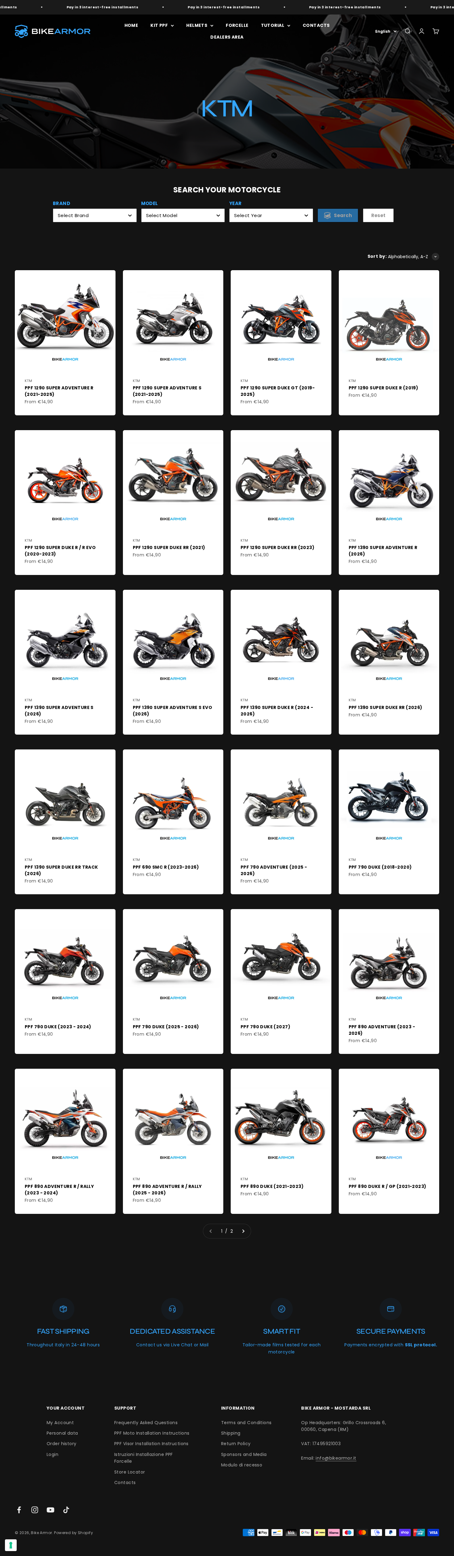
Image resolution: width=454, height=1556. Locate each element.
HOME (131, 25)
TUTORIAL (272, 25)
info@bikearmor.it (336, 1458)
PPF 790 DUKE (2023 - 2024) (58, 1027)
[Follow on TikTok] (66, 1510)
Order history (61, 1444)
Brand (61, 203)
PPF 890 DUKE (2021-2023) (272, 1186)
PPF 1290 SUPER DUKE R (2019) (383, 388)
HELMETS (196, 25)
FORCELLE (237, 25)
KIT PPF (159, 25)
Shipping (230, 1433)
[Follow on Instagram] (35, 1510)
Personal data (62, 1433)
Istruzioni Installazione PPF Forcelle (143, 1457)
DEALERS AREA (226, 37)
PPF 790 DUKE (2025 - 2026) (166, 1027)
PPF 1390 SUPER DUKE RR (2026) (385, 707)
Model (149, 203)
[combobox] (95, 215)
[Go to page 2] (243, 1231)
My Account (60, 1423)
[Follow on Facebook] (19, 1510)
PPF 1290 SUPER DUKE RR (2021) (169, 547)
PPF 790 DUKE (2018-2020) (380, 867)
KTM (28, 380)
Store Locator (129, 1472)
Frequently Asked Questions (146, 1423)
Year (235, 203)
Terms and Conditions (246, 1423)
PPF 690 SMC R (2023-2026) (166, 867)
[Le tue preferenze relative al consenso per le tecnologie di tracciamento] (11, 1545)
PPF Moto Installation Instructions (151, 1433)
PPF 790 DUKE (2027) (265, 1027)
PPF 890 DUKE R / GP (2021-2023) (388, 1186)
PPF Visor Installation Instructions (151, 1444)
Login (52, 1454)
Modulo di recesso (241, 1465)
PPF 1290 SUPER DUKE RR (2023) (277, 547)
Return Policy (235, 1444)
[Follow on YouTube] (50, 1510)
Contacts (125, 1482)
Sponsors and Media (244, 1454)
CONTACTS (316, 25)
